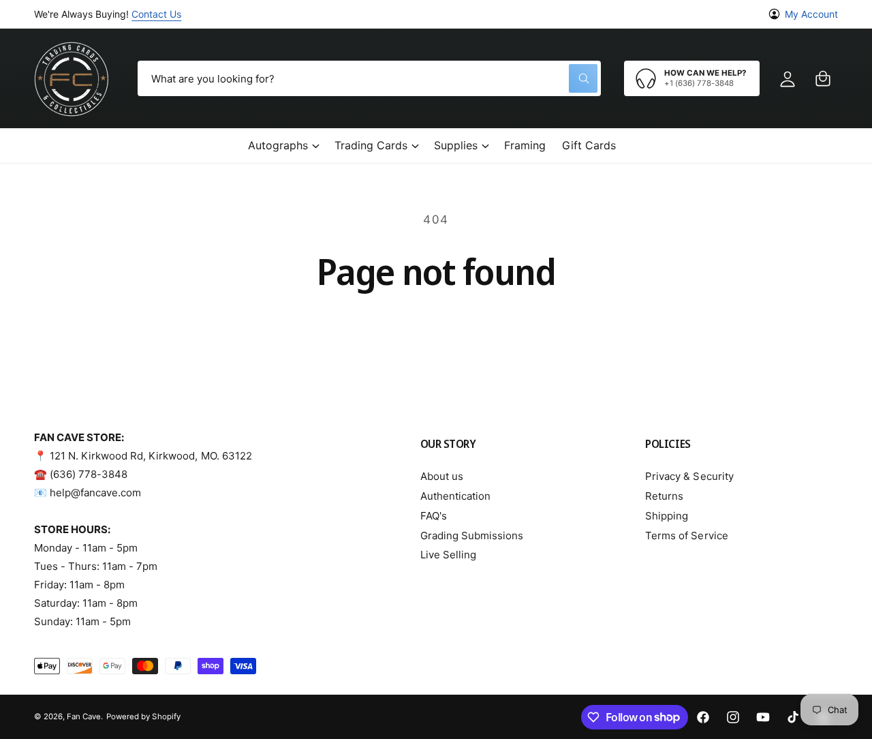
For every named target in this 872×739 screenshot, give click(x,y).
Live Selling (448, 554)
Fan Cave (84, 716)
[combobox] (369, 78)
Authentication (455, 495)
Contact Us (156, 14)
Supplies (456, 145)
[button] (823, 78)
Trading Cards (370, 145)
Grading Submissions (471, 535)
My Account (811, 14)
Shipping (666, 515)
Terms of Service (686, 535)
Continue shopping (436, 329)
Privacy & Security (689, 476)
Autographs (278, 145)
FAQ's (433, 515)
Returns (664, 495)
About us (441, 476)
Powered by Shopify (143, 716)
